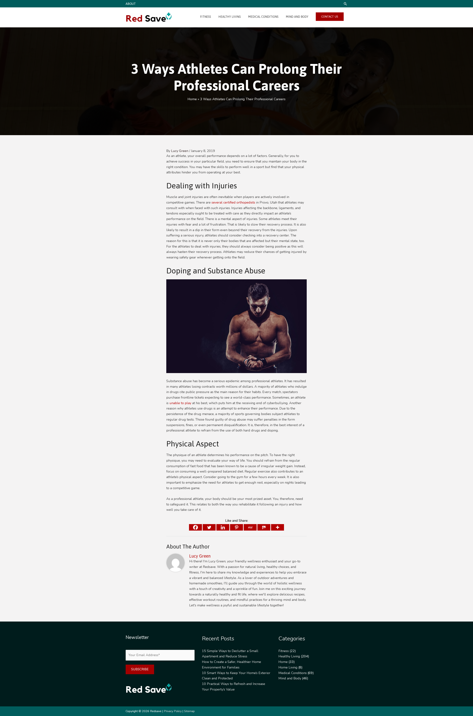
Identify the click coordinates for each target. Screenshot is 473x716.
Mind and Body (289, 678)
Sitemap (189, 711)
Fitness (283, 651)
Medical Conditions (292, 673)
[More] (277, 527)
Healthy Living (289, 656)
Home (283, 662)
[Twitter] (209, 527)
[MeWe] (250, 527)
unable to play (180, 403)
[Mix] (263, 527)
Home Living (287, 667)
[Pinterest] (236, 527)
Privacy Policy (173, 711)
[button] (345, 4)
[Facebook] (195, 527)
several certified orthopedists (233, 202)
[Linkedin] (222, 527)
